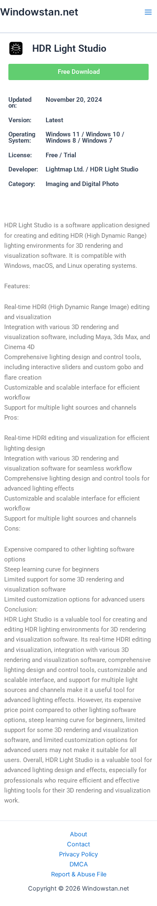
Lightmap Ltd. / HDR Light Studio (92, 169)
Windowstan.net (39, 12)
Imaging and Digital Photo (82, 184)
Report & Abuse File (78, 874)
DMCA (78, 864)
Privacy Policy (78, 854)
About (78, 834)
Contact (78, 844)
